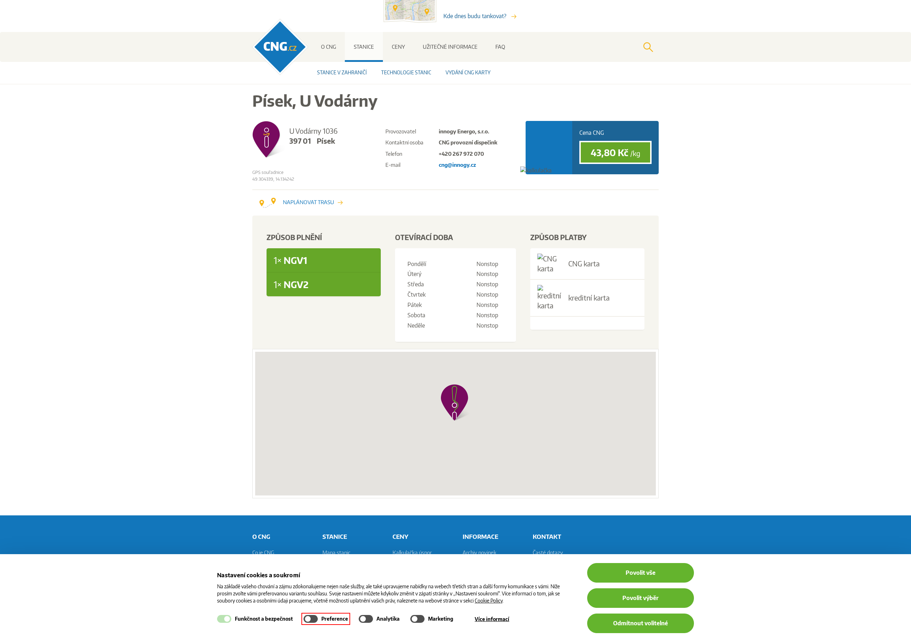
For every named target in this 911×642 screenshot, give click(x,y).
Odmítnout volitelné (640, 623)
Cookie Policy (488, 601)
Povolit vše (640, 572)
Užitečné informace (450, 46)
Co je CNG (263, 552)
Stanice (364, 46)
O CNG (328, 46)
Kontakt (547, 536)
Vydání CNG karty (468, 72)
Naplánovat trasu (308, 202)
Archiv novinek (479, 552)
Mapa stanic (336, 552)
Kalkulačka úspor (412, 552)
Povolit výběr (640, 597)
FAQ (500, 46)
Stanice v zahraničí (342, 72)
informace (480, 536)
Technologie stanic (406, 72)
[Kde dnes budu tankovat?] (413, 20)
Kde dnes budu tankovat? (475, 16)
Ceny (398, 46)
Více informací (492, 619)
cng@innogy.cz (457, 164)
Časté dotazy (548, 552)
